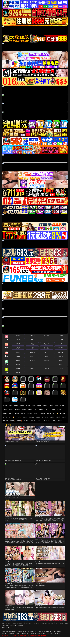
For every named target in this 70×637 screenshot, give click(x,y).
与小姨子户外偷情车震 (42, 441)
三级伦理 (18, 339)
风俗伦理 (60, 368)
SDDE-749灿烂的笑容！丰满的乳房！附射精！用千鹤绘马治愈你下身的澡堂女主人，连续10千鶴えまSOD (19, 542)
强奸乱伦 (32, 335)
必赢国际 (5, 409)
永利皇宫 (49, 413)
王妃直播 (53, 409)
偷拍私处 (5, 413)
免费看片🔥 (55, 413)
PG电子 (33, 405)
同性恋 (60, 364)
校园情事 (32, 368)
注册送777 (45, 405)
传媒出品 (18, 364)
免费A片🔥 (19, 421)
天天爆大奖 (31, 417)
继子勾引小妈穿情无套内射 (13, 460)
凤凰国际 (11, 409)
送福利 (51, 405)
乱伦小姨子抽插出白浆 (11, 497)
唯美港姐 (46, 344)
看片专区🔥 (34, 421)
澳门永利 (28, 405)
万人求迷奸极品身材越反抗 (13, 479)
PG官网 (10, 405)
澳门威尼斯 (5, 421)
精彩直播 (30, 409)
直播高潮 (24, 409)
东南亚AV (60, 344)
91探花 (32, 348)
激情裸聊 (5, 417)
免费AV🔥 (54, 421)
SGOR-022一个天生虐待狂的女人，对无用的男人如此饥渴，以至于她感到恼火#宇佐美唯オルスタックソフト (19, 564)
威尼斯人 (5, 405)
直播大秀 (64, 417)
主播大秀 (47, 409)
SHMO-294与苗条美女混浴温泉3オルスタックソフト (50, 564)
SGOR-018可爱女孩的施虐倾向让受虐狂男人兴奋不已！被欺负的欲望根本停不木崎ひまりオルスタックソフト (50, 520)
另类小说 (18, 372)
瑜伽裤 (46, 356)
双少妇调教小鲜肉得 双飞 (43, 479)
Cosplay (46, 339)
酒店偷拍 (41, 409)
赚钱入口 (40, 421)
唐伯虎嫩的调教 (40, 585)
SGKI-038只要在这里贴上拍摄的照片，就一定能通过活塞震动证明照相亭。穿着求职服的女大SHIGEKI (19, 587)
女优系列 (32, 352)
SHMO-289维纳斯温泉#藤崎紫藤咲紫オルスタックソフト (19, 519)
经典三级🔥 (12, 421)
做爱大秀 (58, 417)
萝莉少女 (60, 335)
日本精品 (32, 339)
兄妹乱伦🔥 (26, 421)
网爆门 (60, 360)
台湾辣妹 (18, 344)
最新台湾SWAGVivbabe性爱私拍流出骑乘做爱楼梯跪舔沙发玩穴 (19, 608)
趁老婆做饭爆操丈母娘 (11, 441)
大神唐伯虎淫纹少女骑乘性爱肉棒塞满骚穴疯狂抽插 (50, 608)
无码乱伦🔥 (19, 417)
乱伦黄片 (59, 409)
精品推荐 (18, 335)
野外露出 (60, 348)
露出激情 (32, 360)
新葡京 (56, 405)
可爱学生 (46, 352)
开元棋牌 (16, 405)
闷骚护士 (60, 356)
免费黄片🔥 (11, 417)
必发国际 (23, 413)
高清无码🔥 (47, 421)
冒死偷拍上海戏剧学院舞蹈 (43, 460)
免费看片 (52, 417)
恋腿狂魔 (60, 352)
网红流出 (46, 348)
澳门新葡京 (29, 413)
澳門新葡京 (42, 413)
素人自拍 (60, 339)
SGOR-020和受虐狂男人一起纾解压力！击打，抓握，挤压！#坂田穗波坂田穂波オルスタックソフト (50, 542)
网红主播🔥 (61, 421)
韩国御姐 (32, 344)
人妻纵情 (46, 368)
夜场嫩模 (17, 413)
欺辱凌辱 (18, 348)
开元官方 (25, 417)
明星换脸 (32, 356)
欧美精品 (46, 335)
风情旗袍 (18, 356)
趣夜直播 (11, 413)
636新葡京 (62, 413)
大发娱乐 (36, 413)
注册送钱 (39, 405)
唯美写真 (46, 360)
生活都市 (18, 368)
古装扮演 (18, 352)
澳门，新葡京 (45, 417)
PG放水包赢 (17, 409)
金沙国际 (38, 417)
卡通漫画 (18, 360)
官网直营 (22, 405)
